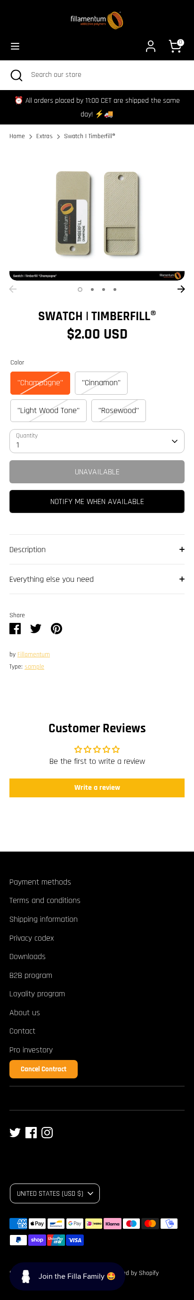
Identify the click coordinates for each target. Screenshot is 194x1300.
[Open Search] (15, 75)
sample (34, 666)
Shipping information (43, 919)
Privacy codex (31, 938)
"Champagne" (40, 382)
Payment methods (40, 882)
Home (17, 136)
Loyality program (37, 993)
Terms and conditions (45, 900)
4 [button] (114, 289)
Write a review (97, 788)
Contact (22, 1031)
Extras (44, 136)
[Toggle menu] (15, 46)
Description (27, 549)
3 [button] (103, 289)
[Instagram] (47, 1132)
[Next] (181, 289)
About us (24, 1012)
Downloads (27, 956)
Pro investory (31, 1049)
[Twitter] (15, 1132)
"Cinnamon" (101, 382)
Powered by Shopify (132, 1273)
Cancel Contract (43, 1069)
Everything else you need (51, 579)
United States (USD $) (50, 1193)
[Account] (150, 43)
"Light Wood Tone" (48, 410)
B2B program (30, 975)
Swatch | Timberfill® (89, 136)
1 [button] (80, 289)
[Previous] (12, 289)
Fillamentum (33, 654)
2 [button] (92, 289)
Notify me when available (97, 501)
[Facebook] (31, 1132)
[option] (97, 215)
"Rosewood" (118, 410)
